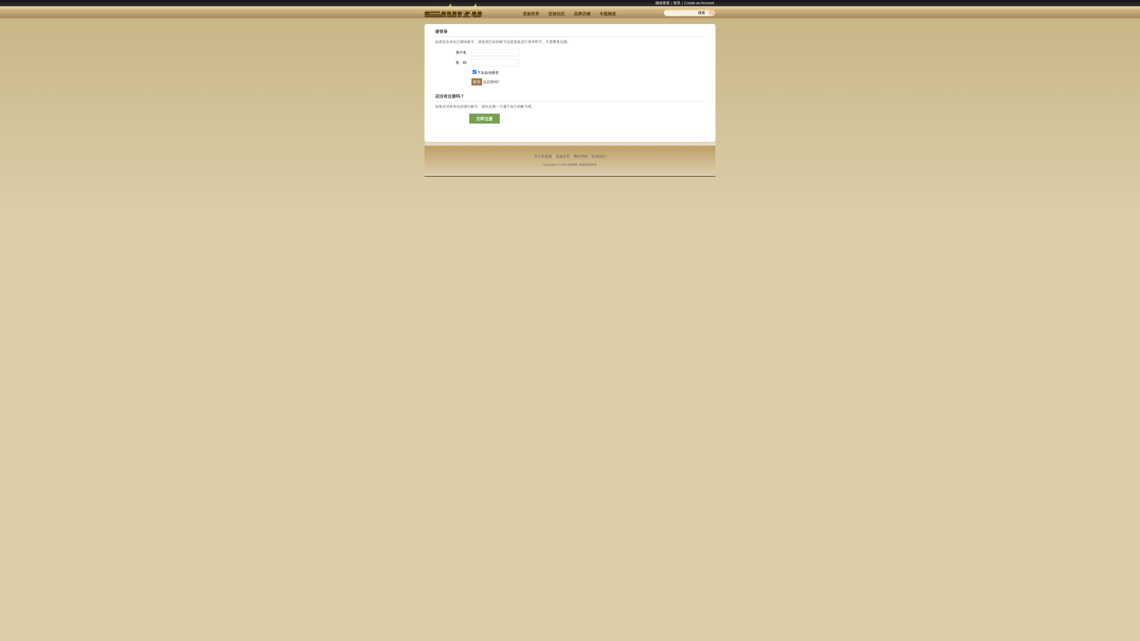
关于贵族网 (543, 156)
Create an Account (699, 3)
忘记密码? (491, 82)
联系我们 (599, 156)
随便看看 (663, 3)
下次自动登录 (488, 73)
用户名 (461, 52)
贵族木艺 (563, 156)
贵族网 (572, 164)
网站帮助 (581, 156)
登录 (676, 3)
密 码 (461, 63)
